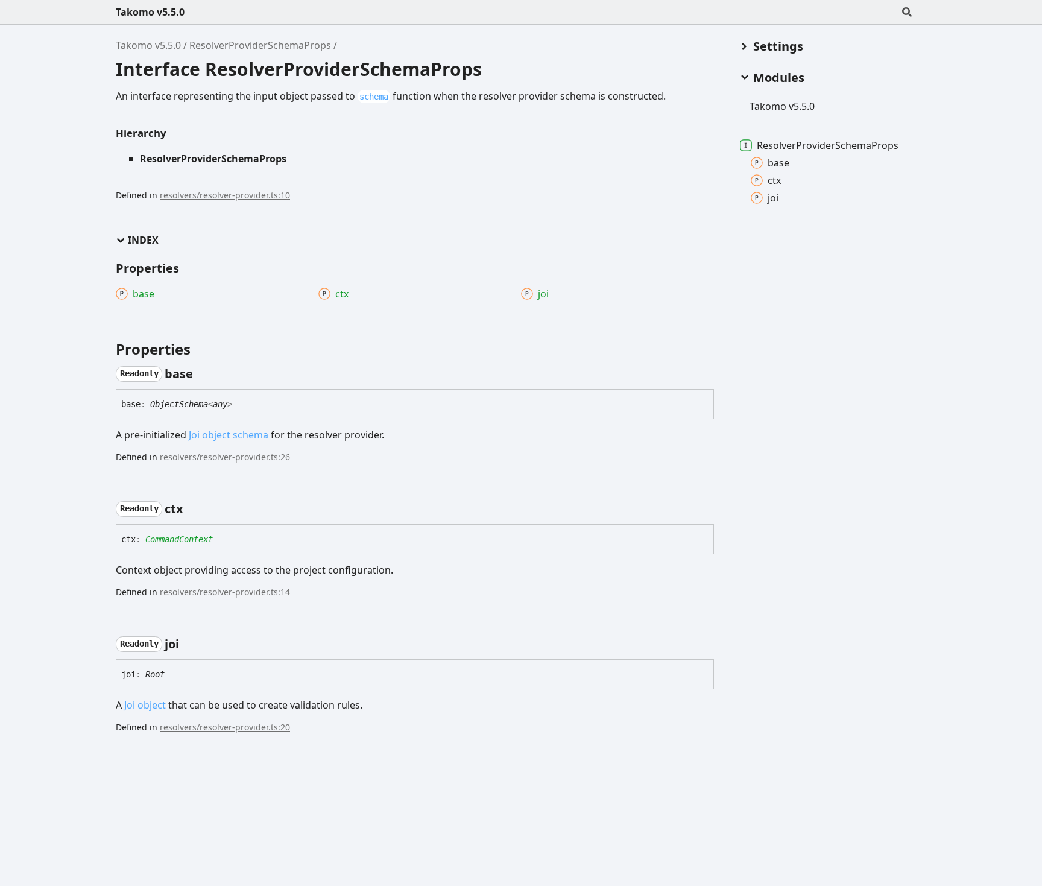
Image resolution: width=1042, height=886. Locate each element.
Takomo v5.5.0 (150, 12)
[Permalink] (204, 374)
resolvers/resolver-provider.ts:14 (225, 592)
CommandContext (179, 539)
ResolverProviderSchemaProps (260, 45)
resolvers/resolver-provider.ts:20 (225, 727)
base (778, 163)
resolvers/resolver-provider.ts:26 (225, 457)
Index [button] (143, 240)
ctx (774, 180)
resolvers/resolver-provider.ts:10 (225, 195)
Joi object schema (228, 434)
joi (773, 198)
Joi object (145, 705)
